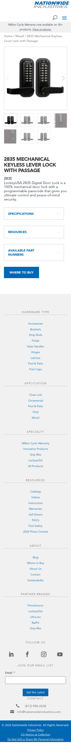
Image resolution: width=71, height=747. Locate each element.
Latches (35, 358)
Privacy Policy (35, 730)
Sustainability (35, 580)
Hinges (35, 352)
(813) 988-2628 (35, 706)
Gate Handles (35, 346)
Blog (35, 557)
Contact (35, 574)
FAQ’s (35, 520)
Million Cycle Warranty (35, 443)
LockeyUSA (35, 460)
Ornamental (35, 400)
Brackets (35, 329)
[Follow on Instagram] (43, 654)
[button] (63, 78)
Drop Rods (35, 335)
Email (8, 673)
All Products (35, 466)
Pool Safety (35, 526)
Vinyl (35, 412)
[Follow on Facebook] (27, 654)
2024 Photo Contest (35, 531)
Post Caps (35, 369)
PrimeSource (35, 605)
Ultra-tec (35, 617)
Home (8, 36)
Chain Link (35, 395)
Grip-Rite (35, 454)
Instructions (35, 503)
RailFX (35, 623)
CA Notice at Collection (35, 734)
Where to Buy (21, 272)
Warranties (35, 509)
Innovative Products (35, 449)
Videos (35, 497)
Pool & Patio (35, 363)
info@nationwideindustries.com (39, 712)
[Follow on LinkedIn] (11, 654)
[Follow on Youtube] (59, 654)
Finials (35, 340)
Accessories (35, 323)
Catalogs (35, 491)
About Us (35, 569)
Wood (19, 36)
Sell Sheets (35, 514)
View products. (42, 29)
